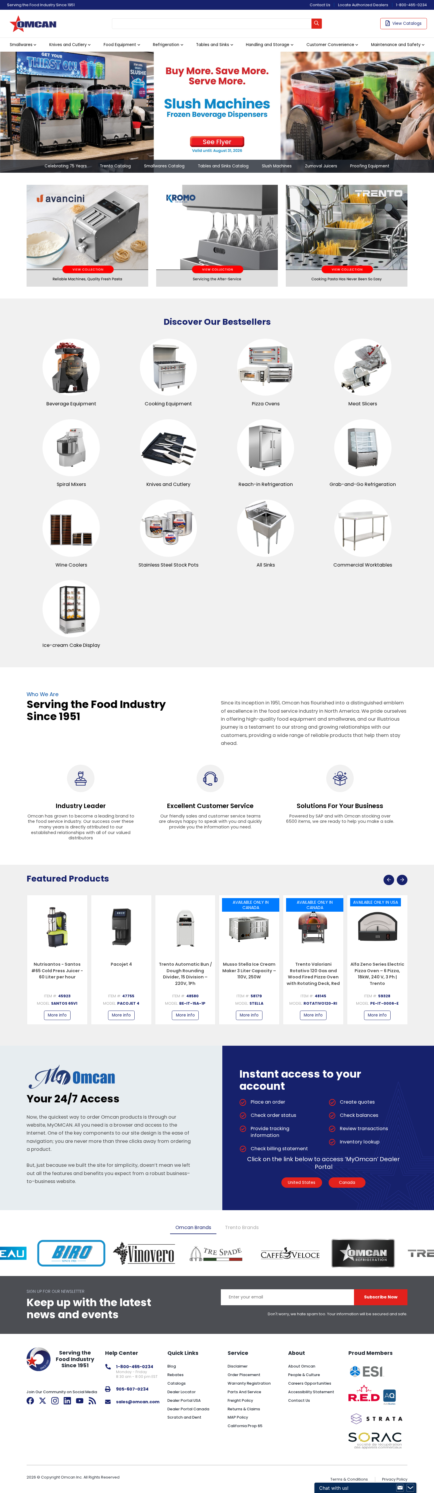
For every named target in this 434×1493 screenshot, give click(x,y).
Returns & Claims (244, 1409)
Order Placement (244, 1374)
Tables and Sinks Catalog (223, 166)
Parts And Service (244, 1391)
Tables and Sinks (212, 45)
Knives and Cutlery (68, 45)
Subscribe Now (380, 1297)
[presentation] (389, 880)
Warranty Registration (249, 1383)
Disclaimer (238, 1366)
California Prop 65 (245, 1425)
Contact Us (320, 4)
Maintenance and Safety (396, 45)
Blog (171, 1366)
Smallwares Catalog (164, 166)
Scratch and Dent (184, 1417)
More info (57, 1015)
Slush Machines (277, 166)
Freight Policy (240, 1400)
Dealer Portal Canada (188, 1409)
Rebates (175, 1374)
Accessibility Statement (311, 1391)
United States (301, 1182)
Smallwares (21, 45)
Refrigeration (166, 45)
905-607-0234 (132, 1389)
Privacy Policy (394, 1479)
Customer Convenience (330, 45)
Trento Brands (242, 1227)
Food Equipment (120, 45)
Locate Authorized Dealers (363, 4)
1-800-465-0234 (411, 4)
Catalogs (176, 1383)
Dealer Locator (181, 1391)
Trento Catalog (115, 166)
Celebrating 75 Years (66, 166)
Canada (347, 1182)
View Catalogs (407, 23)
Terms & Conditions (349, 1479)
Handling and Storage (267, 45)
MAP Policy (238, 1417)
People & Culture (304, 1374)
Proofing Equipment (369, 166)
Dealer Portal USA (184, 1400)
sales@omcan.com (137, 1402)
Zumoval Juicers (321, 166)
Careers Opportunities (309, 1383)
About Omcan (301, 1366)
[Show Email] (400, 1488)
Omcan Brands (193, 1227)
